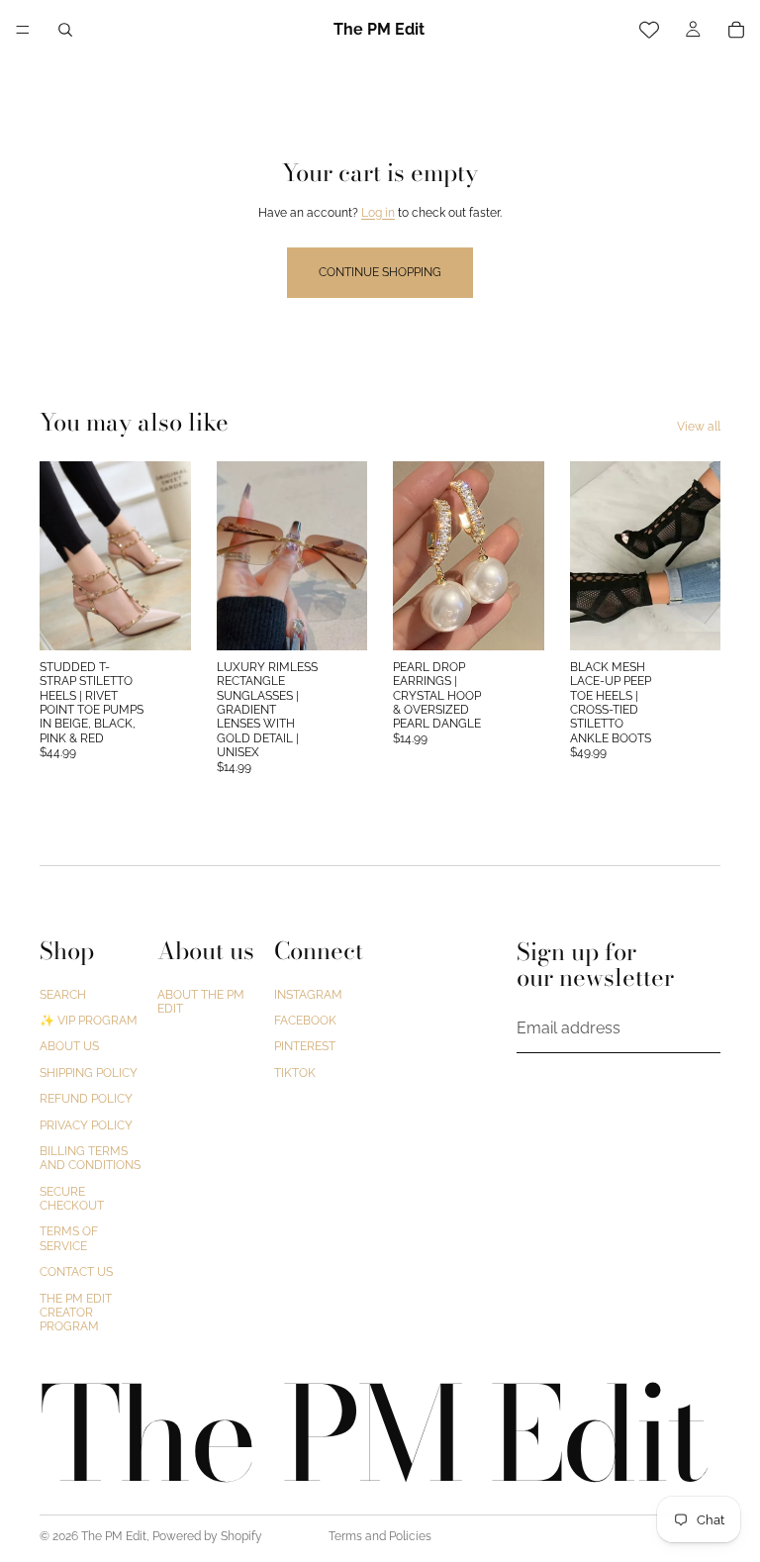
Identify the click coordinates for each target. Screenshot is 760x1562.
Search (63, 994)
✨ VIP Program (89, 1020)
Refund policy (86, 1099)
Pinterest (304, 1046)
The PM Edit (113, 1536)
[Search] (65, 29)
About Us (69, 1046)
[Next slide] (169, 555)
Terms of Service (69, 1238)
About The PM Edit (200, 1001)
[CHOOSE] (160, 619)
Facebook (305, 1020)
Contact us (76, 1272)
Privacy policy (86, 1124)
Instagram (308, 994)
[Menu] (23, 29)
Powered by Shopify (207, 1536)
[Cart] (736, 29)
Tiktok (295, 1073)
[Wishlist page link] (649, 30)
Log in (378, 213)
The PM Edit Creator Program (76, 1312)
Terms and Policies (380, 1536)
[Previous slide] (61, 555)
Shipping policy (89, 1073)
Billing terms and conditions (90, 1158)
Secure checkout (72, 1198)
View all (698, 427)
